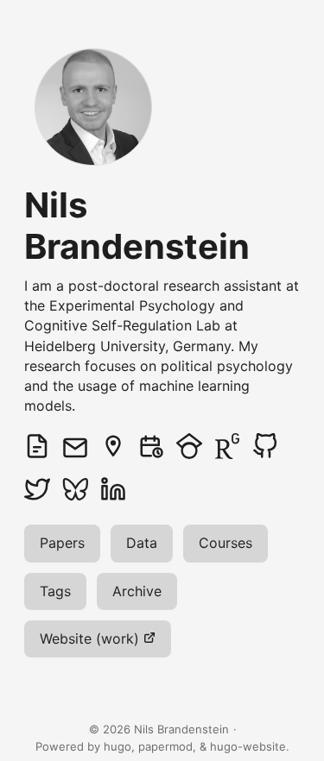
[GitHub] (271, 446)
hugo (117, 746)
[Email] (81, 446)
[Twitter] (43, 489)
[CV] (43, 446)
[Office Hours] (157, 446)
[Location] (119, 446)
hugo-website (248, 746)
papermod (165, 746)
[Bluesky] (81, 489)
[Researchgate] (233, 446)
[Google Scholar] (195, 446)
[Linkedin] (119, 489)
